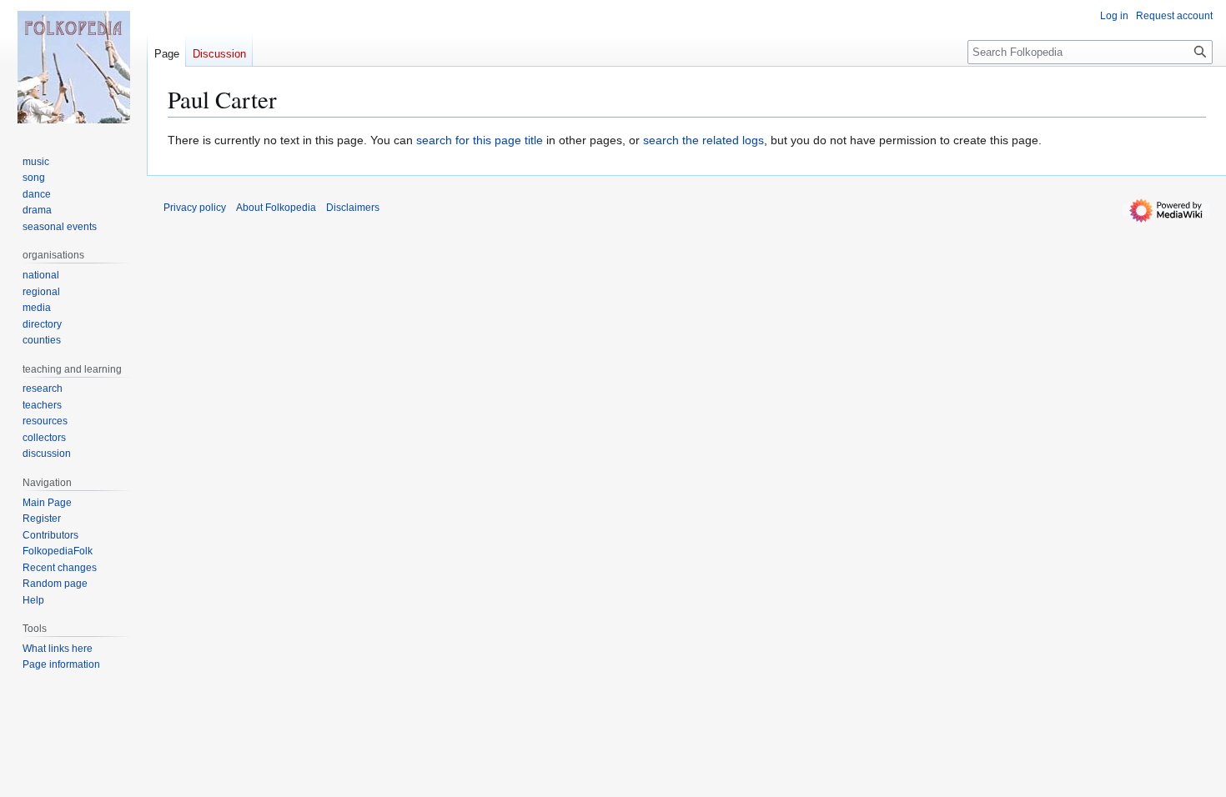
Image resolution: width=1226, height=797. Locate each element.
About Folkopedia (276, 207)
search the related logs (703, 140)
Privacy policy (194, 207)
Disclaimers (352, 207)
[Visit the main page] (73, 66)
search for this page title (479, 140)
